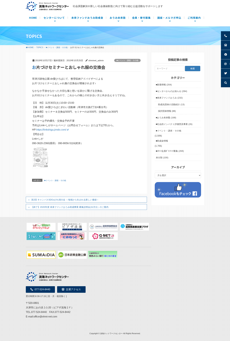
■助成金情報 (162, 141)
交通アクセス (73, 289)
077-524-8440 (42, 289)
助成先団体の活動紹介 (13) (171, 104)
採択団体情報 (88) (167, 111)
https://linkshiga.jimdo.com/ (51, 129)
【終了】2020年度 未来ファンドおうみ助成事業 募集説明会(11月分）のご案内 (69, 207)
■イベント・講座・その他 (127, 60)
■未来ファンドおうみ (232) (169, 97)
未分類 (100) (162, 157)
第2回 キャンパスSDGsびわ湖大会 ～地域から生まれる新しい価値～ (65, 199)
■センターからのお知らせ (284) (171, 91)
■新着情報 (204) (164, 84)
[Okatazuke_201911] (40, 157)
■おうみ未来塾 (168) (166, 117)
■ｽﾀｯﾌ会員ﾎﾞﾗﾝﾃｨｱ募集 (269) (170, 151)
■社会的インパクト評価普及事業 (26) (174, 124)
